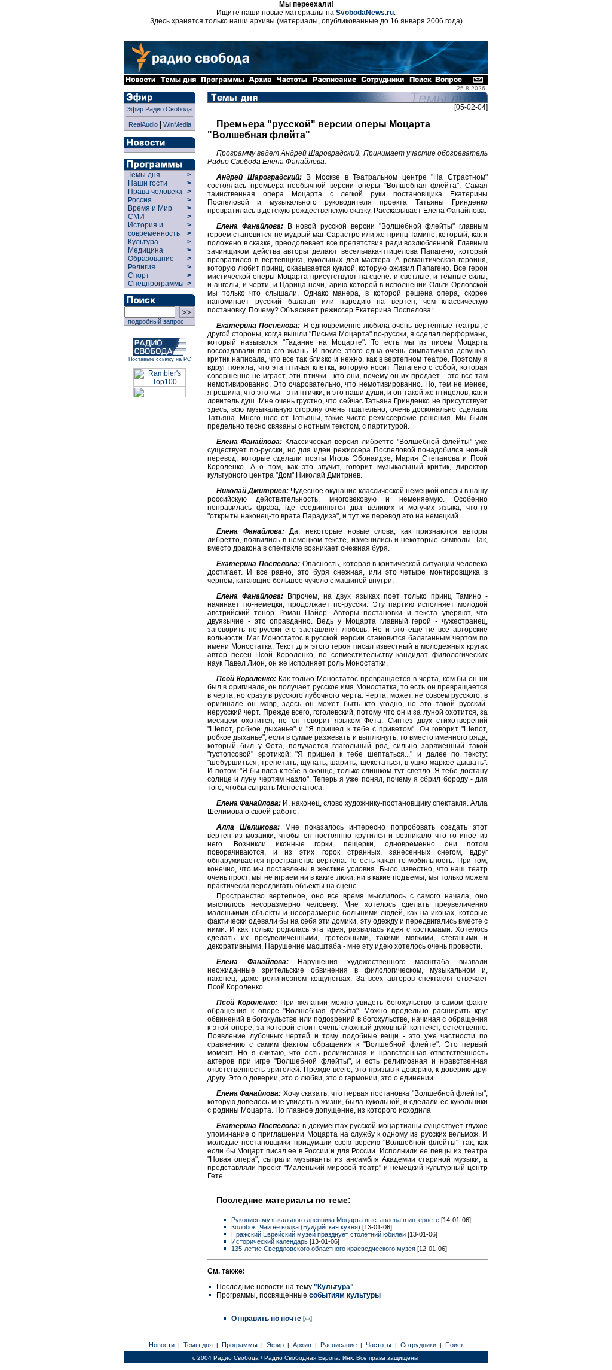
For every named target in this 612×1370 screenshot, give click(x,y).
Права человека (155, 191)
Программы (239, 1344)
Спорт (137, 275)
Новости (161, 1344)
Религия (141, 267)
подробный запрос (154, 321)
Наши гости (147, 183)
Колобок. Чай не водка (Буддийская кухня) (295, 1227)
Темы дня (144, 175)
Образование (151, 258)
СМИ (136, 216)
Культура (143, 242)
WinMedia (177, 124)
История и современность (153, 229)
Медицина (145, 250)
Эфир (275, 1344)
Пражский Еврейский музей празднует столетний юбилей (318, 1234)
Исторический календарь (269, 1241)
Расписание (339, 1344)
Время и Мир (150, 208)
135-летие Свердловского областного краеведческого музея (323, 1248)
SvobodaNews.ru (365, 12)
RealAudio (143, 124)
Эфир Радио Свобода (159, 109)
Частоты (378, 1344)
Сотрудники (418, 1344)
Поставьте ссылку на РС (159, 359)
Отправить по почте (267, 1318)
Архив (302, 1344)
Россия (139, 200)
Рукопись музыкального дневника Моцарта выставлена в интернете (335, 1219)
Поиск (454, 1344)
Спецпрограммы (155, 284)
